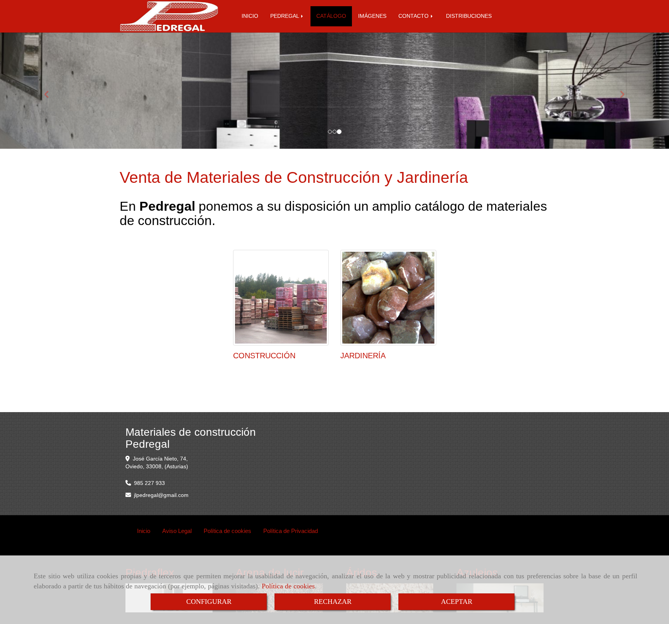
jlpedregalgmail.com (161, 495)
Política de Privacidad (290, 531)
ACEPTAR (456, 601)
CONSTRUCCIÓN (264, 355)
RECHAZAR (333, 601)
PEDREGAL (285, 16)
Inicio (143, 531)
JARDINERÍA (363, 355)
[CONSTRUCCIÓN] (281, 298)
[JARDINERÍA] (388, 298)
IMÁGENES (372, 16)
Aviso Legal (177, 531)
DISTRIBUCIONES (469, 16)
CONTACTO (414, 16)
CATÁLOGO (331, 16)
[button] (50, 91)
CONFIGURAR (209, 601)
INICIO (250, 16)
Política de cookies (288, 586)
